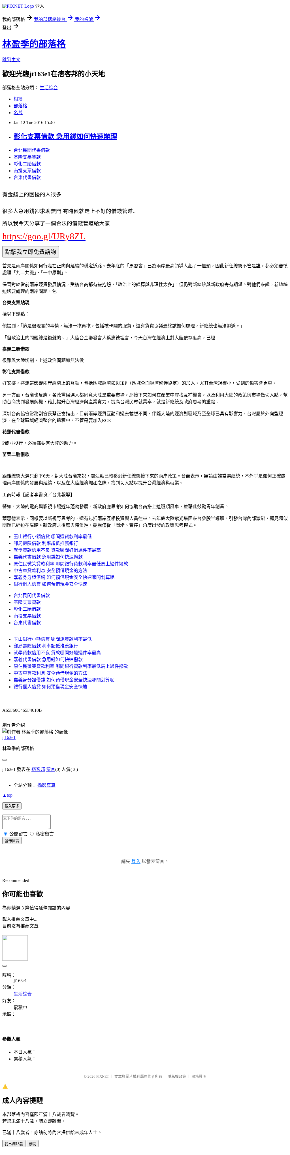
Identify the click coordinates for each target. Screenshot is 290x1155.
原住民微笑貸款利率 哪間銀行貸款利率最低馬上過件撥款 (71, 563)
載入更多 (12, 806)
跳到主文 (11, 59)
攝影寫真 (46, 785)
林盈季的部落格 (34, 44)
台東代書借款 (27, 177)
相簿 (18, 99)
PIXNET (102, 1076)
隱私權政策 (177, 1076)
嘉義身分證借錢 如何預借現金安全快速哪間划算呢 (64, 577)
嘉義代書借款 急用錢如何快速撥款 (48, 557)
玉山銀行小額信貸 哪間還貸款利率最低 (53, 536)
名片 (18, 112)
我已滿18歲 (14, 1144)
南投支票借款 (27, 170)
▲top (7, 795)
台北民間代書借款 (32, 150)
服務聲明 (198, 1076)
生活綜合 (49, 87)
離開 (32, 1144)
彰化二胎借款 (27, 163)
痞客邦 (38, 769)
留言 (50, 769)
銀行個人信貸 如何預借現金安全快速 (50, 584)
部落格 (20, 105)
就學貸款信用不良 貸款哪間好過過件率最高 (57, 550)
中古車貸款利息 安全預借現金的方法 (50, 570)
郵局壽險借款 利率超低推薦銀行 (46, 543)
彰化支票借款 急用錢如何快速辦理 (65, 136)
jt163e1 (9, 737)
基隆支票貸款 (27, 157)
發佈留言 (12, 841)
